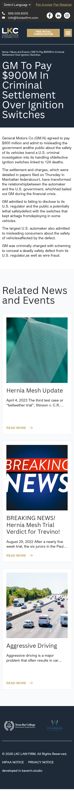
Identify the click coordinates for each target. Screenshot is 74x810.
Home (5, 51)
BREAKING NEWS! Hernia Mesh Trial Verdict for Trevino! (33, 524)
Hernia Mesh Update (34, 390)
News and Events (20, 51)
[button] (68, 33)
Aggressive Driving (31, 645)
